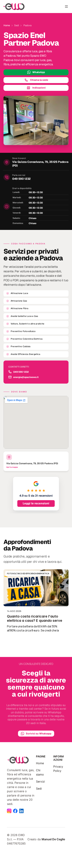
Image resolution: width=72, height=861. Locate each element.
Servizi (40, 781)
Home (40, 763)
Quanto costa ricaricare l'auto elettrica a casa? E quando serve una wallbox (35, 620)
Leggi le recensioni (36, 503)
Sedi (39, 788)
